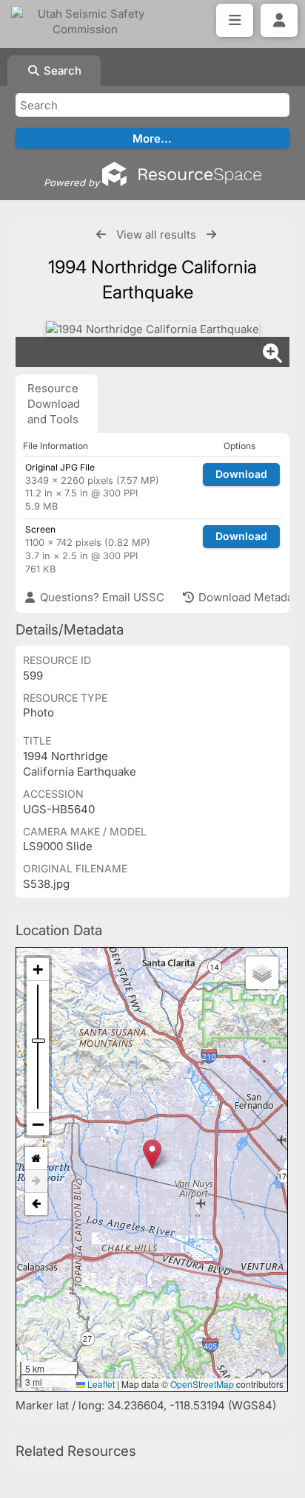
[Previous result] (101, 234)
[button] (152, 1154)
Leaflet (100, 1384)
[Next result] (211, 234)
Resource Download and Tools (53, 403)
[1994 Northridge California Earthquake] (152, 329)
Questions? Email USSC (100, 597)
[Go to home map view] (36, 1158)
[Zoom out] (38, 1124)
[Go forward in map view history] (36, 1181)
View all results (156, 235)
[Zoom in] (38, 969)
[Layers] (262, 973)
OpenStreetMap (202, 1384)
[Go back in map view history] (36, 1204)
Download (241, 474)
